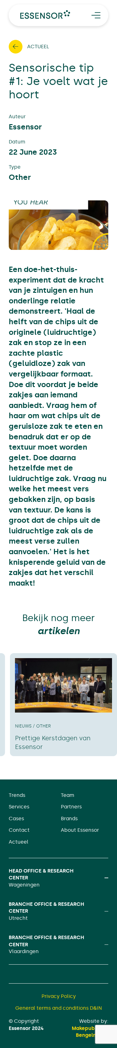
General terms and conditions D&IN (58, 1008)
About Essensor (80, 830)
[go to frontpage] (45, 14)
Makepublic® (88, 1028)
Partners (71, 807)
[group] (63, 704)
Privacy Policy (58, 996)
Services (19, 807)
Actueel (18, 842)
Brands (69, 818)
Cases (16, 818)
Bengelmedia (92, 1035)
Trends (17, 795)
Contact (19, 830)
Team (67, 795)
